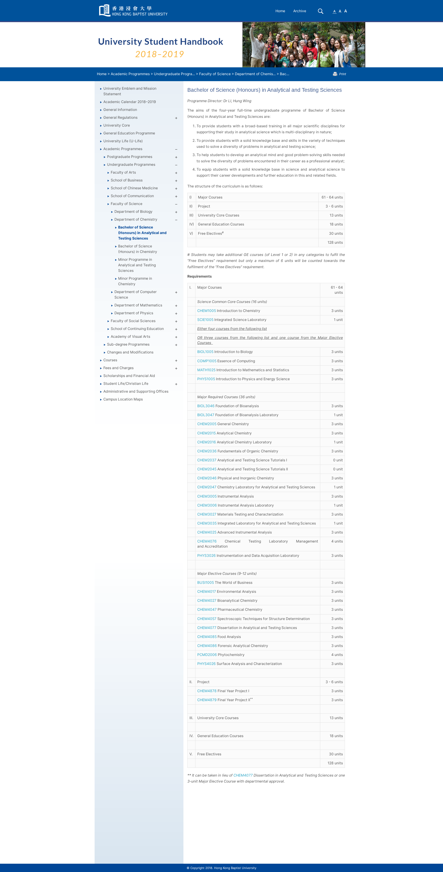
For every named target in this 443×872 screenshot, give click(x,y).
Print (342, 74)
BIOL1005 (205, 352)
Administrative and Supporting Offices (135, 391)
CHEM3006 (207, 505)
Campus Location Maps (123, 399)
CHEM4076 (207, 541)
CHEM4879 (207, 700)
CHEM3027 (206, 514)
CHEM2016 (206, 442)
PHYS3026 (206, 555)
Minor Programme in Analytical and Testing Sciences (137, 265)
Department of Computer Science (135, 295)
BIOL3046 (206, 406)
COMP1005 (206, 361)
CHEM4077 (206, 628)
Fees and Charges (118, 368)
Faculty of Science (215, 74)
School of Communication (132, 196)
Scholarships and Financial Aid (129, 376)
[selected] (134, 10)
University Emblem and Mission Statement (129, 91)
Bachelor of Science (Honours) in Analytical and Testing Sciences (142, 232)
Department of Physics (133, 313)
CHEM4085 (207, 637)
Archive (299, 11)
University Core (116, 125)
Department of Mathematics (138, 305)
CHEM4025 (206, 532)
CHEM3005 (207, 496)
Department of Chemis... (255, 74)
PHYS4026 (206, 663)
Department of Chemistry (135, 219)
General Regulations (120, 117)
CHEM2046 (207, 478)
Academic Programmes (130, 74)
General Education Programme (129, 133)
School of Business (127, 180)
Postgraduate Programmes (129, 156)
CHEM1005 (206, 310)
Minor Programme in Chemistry (135, 281)
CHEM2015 (206, 433)
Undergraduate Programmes (131, 164)
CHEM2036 (207, 451)
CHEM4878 (207, 691)
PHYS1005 (206, 379)
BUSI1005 (205, 582)
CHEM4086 (207, 646)
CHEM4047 (207, 609)
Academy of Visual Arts (130, 336)
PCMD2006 (207, 655)
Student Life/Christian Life (125, 383)
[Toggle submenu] (176, 119)
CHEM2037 (206, 460)
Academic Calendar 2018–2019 (129, 102)
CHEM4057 (206, 619)
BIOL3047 (205, 415)
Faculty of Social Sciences (133, 321)
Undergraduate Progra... (174, 74)
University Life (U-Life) (123, 141)
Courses (110, 360)
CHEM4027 (206, 600)
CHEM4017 (206, 591)
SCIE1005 (205, 319)
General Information (120, 109)
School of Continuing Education (137, 328)
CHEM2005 (206, 424)
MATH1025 (206, 370)
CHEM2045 (206, 469)
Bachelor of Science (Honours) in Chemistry (137, 249)
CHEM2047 (206, 487)
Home (280, 11)
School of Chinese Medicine (134, 188)
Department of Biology (133, 211)
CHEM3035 (207, 523)
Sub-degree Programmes (128, 344)
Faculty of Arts (123, 172)
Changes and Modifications (130, 352)
